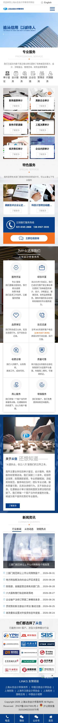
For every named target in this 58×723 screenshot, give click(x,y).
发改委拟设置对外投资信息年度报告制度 (29, 613)
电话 (7, 720)
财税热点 (41, 529)
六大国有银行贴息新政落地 (29, 593)
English (48, 2)
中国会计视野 (35, 694)
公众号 (36, 720)
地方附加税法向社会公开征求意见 (29, 579)
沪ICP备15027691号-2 (26, 706)
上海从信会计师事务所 (16, 687)
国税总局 (20, 694)
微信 (21, 720)
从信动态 (29, 529)
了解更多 (13, 506)
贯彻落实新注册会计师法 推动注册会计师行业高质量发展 (29, 606)
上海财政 (9, 690)
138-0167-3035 (41, 226)
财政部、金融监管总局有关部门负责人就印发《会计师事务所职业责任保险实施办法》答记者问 (29, 586)
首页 (50, 720)
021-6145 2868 (23, 226)
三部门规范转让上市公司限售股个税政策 (29, 573)
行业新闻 (16, 529)
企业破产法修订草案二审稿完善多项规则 (29, 599)
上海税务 (47, 690)
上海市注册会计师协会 (28, 690)
